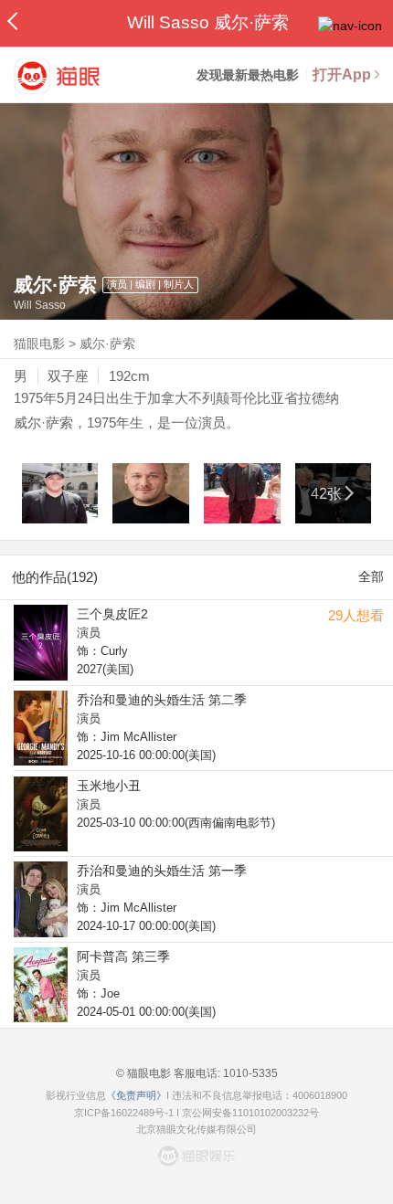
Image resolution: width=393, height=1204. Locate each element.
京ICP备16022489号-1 (124, 1112)
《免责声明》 (136, 1095)
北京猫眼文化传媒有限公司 (196, 1129)
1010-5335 (249, 1073)
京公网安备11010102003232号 (250, 1112)
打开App (342, 74)
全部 (371, 576)
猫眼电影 (39, 343)
